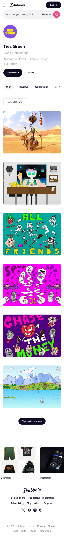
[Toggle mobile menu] (5, 5)
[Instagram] (35, 509)
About (37, 503)
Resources (45, 530)
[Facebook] (29, 509)
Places (32, 530)
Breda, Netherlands (15, 52)
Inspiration (48, 497)
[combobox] (21, 14)
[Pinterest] (40, 509)
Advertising (17, 503)
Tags (23, 530)
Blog (29, 503)
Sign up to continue (32, 421)
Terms (30, 526)
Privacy (41, 526)
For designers (17, 497)
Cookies (52, 526)
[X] (23, 509)
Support (48, 503)
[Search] (56, 14)
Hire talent (34, 497)
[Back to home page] (17, 5)
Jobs (15, 530)
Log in (53, 4)
